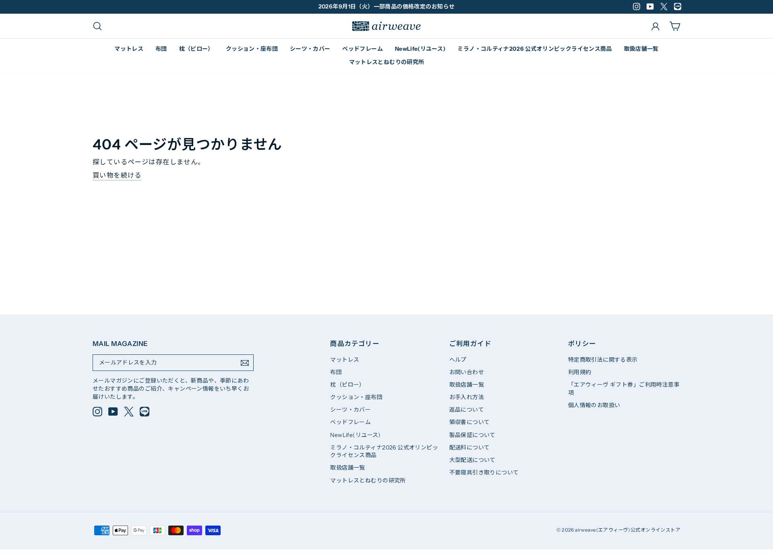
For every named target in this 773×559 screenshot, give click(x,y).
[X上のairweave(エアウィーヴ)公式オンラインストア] (129, 411)
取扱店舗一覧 (641, 48)
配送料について (469, 447)
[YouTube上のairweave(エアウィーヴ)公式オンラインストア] (113, 411)
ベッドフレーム (362, 48)
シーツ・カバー (310, 48)
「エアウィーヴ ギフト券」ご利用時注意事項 (624, 388)
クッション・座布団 (252, 48)
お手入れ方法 (466, 397)
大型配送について (472, 460)
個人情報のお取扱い (594, 405)
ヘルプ (458, 359)
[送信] (245, 363)
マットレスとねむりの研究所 (386, 62)
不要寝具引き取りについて (484, 472)
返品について (466, 409)
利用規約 (579, 372)
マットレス (128, 48)
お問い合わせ (466, 372)
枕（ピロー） (196, 48)
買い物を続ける (117, 175)
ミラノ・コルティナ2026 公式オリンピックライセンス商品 (534, 48)
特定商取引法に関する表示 (603, 359)
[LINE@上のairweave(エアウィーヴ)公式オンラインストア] (144, 411)
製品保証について (472, 435)
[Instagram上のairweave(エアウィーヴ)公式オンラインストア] (97, 411)
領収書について (469, 422)
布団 (161, 48)
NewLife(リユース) (420, 48)
